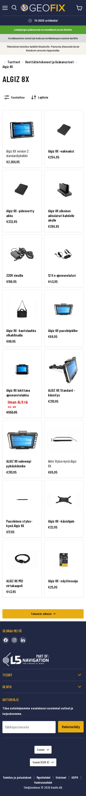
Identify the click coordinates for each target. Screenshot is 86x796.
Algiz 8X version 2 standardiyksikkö (17, 153)
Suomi (40, 750)
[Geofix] (35, 660)
